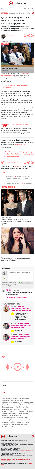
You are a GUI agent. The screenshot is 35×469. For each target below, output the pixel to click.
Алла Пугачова (7, 398)
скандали (5, 422)
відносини (29, 411)
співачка (20, 422)
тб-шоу (27, 422)
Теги (3, 393)
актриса (4, 411)
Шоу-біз (16, 409)
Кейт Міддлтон (28, 403)
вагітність (13, 411)
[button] (29, 8)
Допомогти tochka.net (17, 13)
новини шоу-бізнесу (13, 179)
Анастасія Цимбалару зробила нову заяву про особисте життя (21, 308)
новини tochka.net (23, 176)
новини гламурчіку (8, 418)
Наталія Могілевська (21, 405)
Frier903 (8, 290)
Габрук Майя (10, 35)
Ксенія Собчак (7, 405)
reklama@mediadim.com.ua (26, 450)
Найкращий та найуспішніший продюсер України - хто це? (21, 325)
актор (24, 409)
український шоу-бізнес (20, 424)
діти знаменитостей (9, 413)
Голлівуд (17, 403)
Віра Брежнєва (7, 403)
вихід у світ (28, 183)
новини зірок (28, 179)
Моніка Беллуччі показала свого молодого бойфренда (15, 259)
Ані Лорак (19, 400)
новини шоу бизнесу (9, 420)
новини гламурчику (13, 183)
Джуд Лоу (9, 176)
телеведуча (6, 424)
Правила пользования (6, 459)
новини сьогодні (12, 181)
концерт (5, 415)
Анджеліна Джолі (8, 400)
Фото (28, 407)
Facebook (18, 166)
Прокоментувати (10, 297)
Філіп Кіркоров (7, 409)
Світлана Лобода (7, 407)
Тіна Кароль (20, 407)
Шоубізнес (5, 43)
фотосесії (5, 426)
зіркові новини (23, 413)
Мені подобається (22, 297)
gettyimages (5, 70)
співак (13, 422)
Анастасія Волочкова (21, 398)
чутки (12, 426)
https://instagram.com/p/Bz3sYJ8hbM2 (15, 124)
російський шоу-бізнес (25, 420)
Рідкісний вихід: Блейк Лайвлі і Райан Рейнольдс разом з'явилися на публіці (17, 221)
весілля (21, 411)
